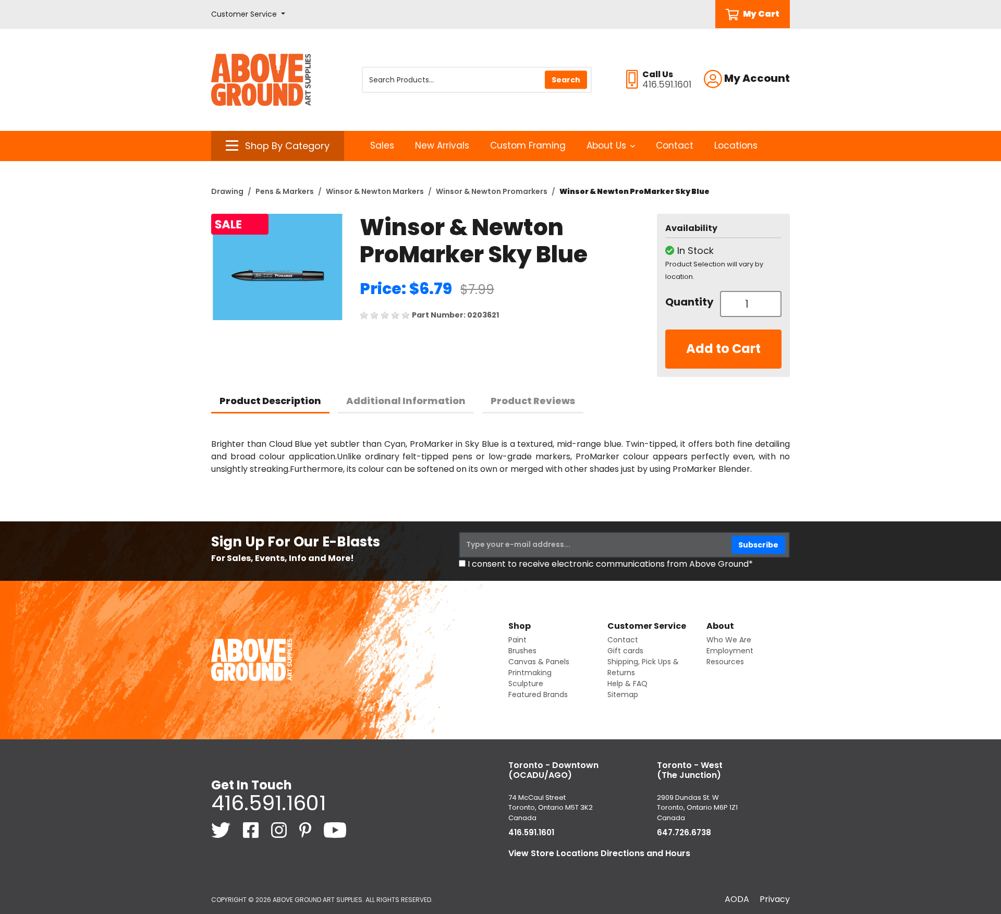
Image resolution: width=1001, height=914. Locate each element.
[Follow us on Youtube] (335, 830)
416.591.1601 (268, 803)
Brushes (522, 650)
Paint (517, 640)
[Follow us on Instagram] (280, 830)
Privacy (775, 899)
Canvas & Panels (538, 661)
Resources (725, 661)
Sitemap (622, 694)
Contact (674, 145)
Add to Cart (723, 348)
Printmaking (530, 672)
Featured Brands (538, 694)
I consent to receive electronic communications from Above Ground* (610, 564)
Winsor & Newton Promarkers (491, 191)
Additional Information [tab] (406, 400)
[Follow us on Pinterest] (306, 830)
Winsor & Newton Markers (375, 191)
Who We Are (728, 640)
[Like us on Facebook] (252, 830)
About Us (606, 145)
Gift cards (625, 650)
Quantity (688, 302)
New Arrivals (442, 145)
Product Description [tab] (270, 400)
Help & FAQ (627, 683)
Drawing (227, 191)
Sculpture (525, 683)
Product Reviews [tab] (533, 400)
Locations (736, 145)
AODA (737, 899)
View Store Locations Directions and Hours (599, 853)
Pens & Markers (284, 191)
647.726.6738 (684, 832)
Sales (382, 145)
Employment (729, 650)
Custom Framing (528, 145)
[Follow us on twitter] (222, 830)
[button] (248, 14)
